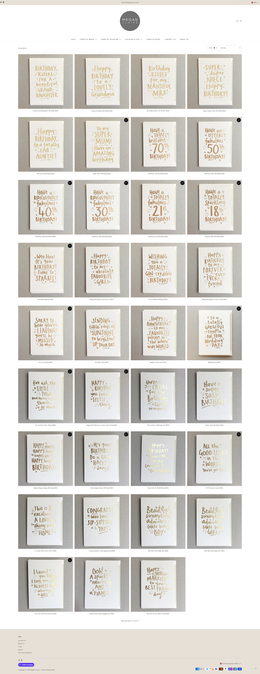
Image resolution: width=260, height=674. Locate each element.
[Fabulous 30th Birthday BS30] (102, 207)
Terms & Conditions (25, 653)
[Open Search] (237, 21)
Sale (73, 39)
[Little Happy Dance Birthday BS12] (102, 458)
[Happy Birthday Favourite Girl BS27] (102, 270)
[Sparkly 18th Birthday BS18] (214, 207)
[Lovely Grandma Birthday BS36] (102, 81)
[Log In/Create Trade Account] (241, 21)
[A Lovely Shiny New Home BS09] (45, 521)
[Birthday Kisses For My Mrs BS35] (158, 81)
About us (21, 643)
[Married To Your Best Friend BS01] (158, 584)
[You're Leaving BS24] (45, 333)
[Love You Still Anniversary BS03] (45, 584)
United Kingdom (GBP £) (230, 663)
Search (20, 650)
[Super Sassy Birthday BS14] (214, 395)
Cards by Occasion (110, 39)
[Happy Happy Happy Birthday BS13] (45, 458)
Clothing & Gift (133, 39)
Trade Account (153, 39)
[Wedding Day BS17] (214, 333)
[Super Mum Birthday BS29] (102, 144)
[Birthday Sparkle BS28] (45, 270)
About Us (184, 39)
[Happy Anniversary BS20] (158, 333)
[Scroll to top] (256, 668)
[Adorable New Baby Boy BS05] (158, 521)
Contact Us (170, 39)
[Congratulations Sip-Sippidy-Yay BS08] (102, 521)
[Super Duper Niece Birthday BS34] (214, 81)
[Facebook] (1, 2)
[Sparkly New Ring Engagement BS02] (102, 584)
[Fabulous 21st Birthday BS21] (158, 207)
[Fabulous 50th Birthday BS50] (214, 144)
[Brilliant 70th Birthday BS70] (158, 144)
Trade (20, 646)
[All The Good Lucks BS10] (214, 458)
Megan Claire (35, 670)
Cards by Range (87, 39)
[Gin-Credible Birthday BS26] (158, 270)
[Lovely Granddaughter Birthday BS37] (45, 81)
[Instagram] (3, 2)
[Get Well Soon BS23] (102, 333)
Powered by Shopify (48, 670)
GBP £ (255, 2)
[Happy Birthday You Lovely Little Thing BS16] (102, 395)
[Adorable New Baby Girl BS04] (214, 521)
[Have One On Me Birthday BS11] (158, 458)
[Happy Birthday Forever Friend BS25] (214, 270)
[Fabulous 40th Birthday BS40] (45, 207)
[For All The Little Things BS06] (45, 395)
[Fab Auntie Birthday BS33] (45, 144)
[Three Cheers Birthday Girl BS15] (158, 395)
